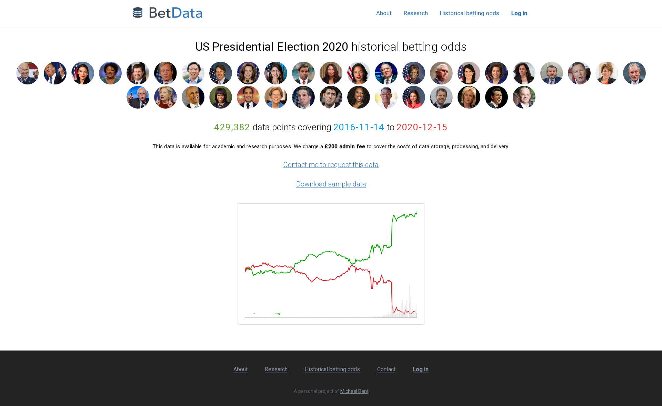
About (384, 13)
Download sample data (331, 184)
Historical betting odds (469, 13)
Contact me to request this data (331, 165)
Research (416, 13)
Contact (386, 369)
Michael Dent (354, 391)
